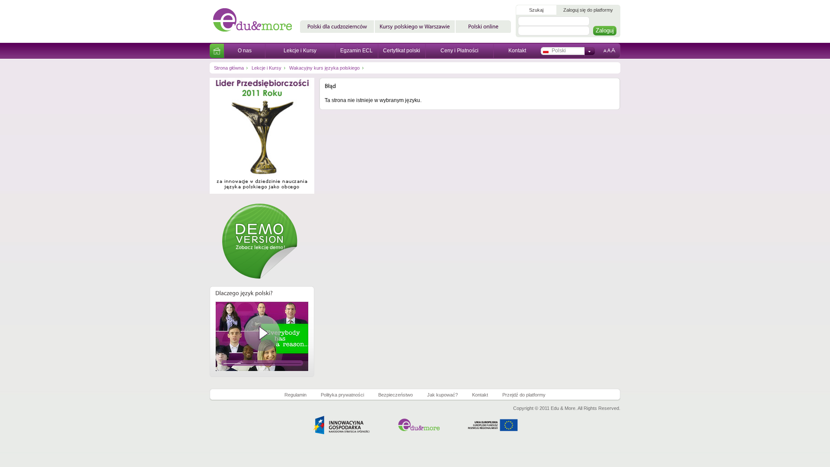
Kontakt (517, 51)
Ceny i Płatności (460, 51)
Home (217, 50)
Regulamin (295, 394)
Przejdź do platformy (524, 394)
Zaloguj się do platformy (588, 10)
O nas (245, 51)
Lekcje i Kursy (300, 51)
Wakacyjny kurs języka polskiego (324, 67)
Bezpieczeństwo (395, 394)
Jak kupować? (442, 394)
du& (256, 21)
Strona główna (229, 67)
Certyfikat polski (401, 51)
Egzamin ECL (356, 51)
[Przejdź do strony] (262, 200)
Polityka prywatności (342, 394)
